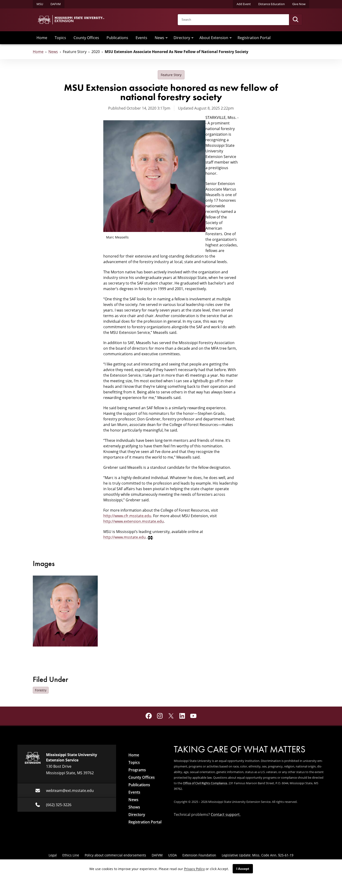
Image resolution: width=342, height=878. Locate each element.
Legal (53, 855)
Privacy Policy (194, 869)
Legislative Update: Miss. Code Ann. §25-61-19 (257, 855)
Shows (134, 807)
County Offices (86, 37)
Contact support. (226, 814)
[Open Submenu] (166, 37)
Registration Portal (254, 37)
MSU (40, 4)
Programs (137, 769)
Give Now (298, 4)
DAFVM (55, 4)
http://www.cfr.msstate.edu (127, 515)
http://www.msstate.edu (124, 537)
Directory (182, 37)
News (159, 37)
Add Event (244, 4)
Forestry (41, 690)
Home (42, 37)
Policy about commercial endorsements (115, 855)
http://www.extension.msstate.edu (133, 521)
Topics (60, 37)
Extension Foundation (199, 855)
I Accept (242, 869)
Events (141, 37)
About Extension (213, 37)
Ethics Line (70, 855)
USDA (172, 855)
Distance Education (271, 4)
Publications (117, 37)
